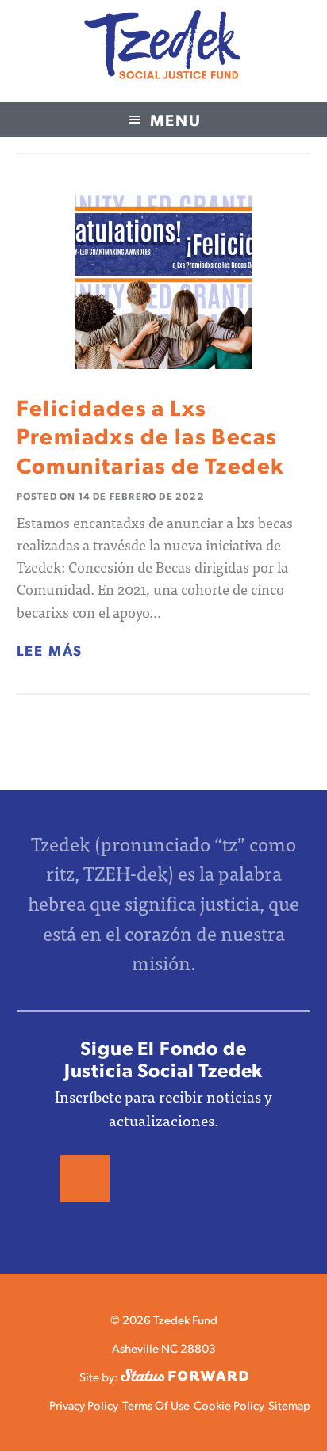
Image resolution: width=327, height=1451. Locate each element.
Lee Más (50, 650)
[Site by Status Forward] (184, 1376)
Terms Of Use (156, 1404)
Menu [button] (176, 119)
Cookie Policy (229, 1404)
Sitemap (289, 1404)
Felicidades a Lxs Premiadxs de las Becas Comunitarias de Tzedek (151, 435)
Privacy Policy (83, 1404)
